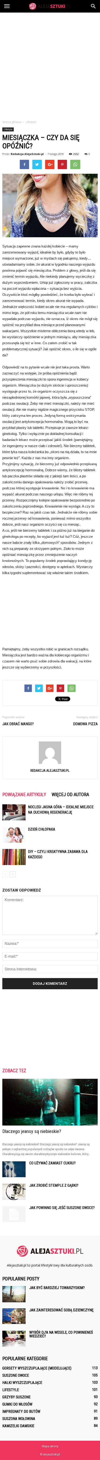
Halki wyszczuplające (22, 1382)
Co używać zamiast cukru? (52, 1163)
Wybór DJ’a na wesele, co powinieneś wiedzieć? (61, 1334)
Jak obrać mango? (18, 724)
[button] (93, 6)
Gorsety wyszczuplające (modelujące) (36, 1368)
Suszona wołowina (18, 1419)
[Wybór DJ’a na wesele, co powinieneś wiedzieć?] (14, 1339)
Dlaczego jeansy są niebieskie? (31, 1131)
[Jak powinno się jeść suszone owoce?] (14, 1214)
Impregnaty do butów (21, 1411)
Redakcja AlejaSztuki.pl (27, 154)
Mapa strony (50, 1446)
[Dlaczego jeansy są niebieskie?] (50, 1102)
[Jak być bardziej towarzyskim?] (14, 1294)
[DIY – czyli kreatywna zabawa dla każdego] (14, 857)
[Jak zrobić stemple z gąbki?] (14, 1192)
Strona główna (11, 122)
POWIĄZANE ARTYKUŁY (24, 794)
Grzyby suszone (16, 1397)
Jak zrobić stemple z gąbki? (53, 1185)
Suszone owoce (15, 1375)
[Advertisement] (50, 65)
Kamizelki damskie (18, 1426)
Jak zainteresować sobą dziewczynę (61, 1310)
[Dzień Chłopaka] (14, 835)
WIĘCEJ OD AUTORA (70, 794)
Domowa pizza (85, 724)
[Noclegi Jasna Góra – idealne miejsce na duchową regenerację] (14, 812)
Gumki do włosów (17, 1404)
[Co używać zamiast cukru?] (14, 1169)
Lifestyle (8, 129)
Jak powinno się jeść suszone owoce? (62, 1208)
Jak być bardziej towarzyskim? (57, 1288)
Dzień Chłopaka (41, 829)
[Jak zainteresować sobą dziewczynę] (14, 1316)
